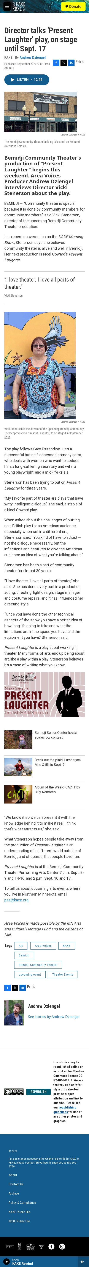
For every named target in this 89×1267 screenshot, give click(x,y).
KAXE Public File (19, 1212)
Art (21, 945)
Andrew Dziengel (33, 57)
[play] (6, 1261)
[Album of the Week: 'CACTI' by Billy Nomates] (18, 794)
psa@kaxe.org (16, 900)
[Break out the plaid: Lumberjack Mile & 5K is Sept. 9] (18, 767)
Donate (75, 6)
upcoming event (30, 974)
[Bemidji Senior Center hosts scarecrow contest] (18, 739)
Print (80, 61)
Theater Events (62, 974)
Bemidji (24, 955)
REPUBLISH (38, 1092)
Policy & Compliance (22, 1202)
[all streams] (83, 1261)
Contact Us (16, 1184)
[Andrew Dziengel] (14, 1012)
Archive (14, 1193)
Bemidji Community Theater (38, 965)
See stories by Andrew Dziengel (53, 1016)
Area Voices (43, 945)
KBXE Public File (19, 1221)
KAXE (66, 945)
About (13, 1175)
